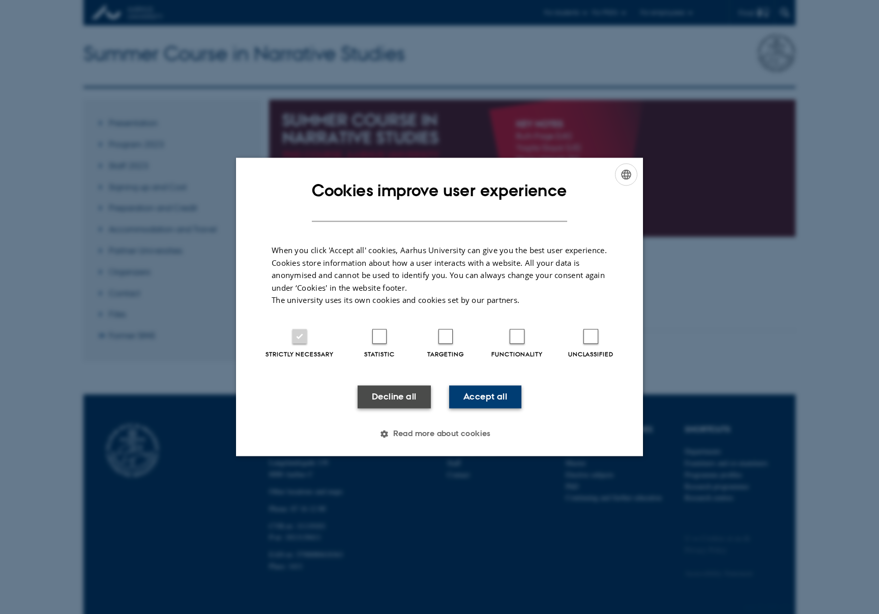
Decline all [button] (394, 396)
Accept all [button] (485, 396)
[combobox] (626, 174)
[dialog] (439, 307)
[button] (439, 434)
